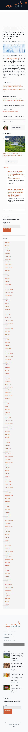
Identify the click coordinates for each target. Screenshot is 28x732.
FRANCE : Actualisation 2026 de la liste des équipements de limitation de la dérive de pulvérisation (13, 155)
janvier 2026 (8, 259)
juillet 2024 (7, 300)
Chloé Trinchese (12, 41)
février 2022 (8, 381)
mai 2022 (7, 373)
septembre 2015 (9, 593)
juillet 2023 (7, 334)
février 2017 (8, 545)
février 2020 (8, 448)
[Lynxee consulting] (14, 5)
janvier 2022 (8, 384)
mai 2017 (7, 537)
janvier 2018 (8, 517)
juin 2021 (7, 403)
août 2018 (7, 498)
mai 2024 (7, 306)
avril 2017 (7, 540)
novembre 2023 (9, 323)
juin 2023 (7, 337)
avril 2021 (7, 409)
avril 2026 (7, 250)
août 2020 (7, 431)
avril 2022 (7, 376)
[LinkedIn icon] (14, 726)
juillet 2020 (7, 434)
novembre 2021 (9, 389)
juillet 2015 (7, 598)
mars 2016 (7, 576)
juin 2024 (7, 303)
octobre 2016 (8, 556)
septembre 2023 (9, 328)
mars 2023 (7, 345)
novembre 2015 (9, 587)
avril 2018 (7, 509)
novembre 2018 (9, 490)
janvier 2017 (8, 548)
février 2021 (8, 415)
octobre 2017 (8, 523)
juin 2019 (7, 470)
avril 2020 (7, 442)
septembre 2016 (9, 559)
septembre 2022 (9, 362)
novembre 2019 (9, 456)
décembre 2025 (9, 262)
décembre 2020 (9, 420)
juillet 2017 (7, 531)
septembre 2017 (9, 526)
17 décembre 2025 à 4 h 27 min (14, 196)
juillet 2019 (7, 467)
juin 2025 (7, 273)
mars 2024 (7, 312)
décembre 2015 (9, 584)
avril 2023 (7, 342)
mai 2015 (7, 604)
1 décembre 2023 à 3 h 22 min (14, 178)
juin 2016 (7, 568)
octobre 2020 (8, 426)
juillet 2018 (7, 501)
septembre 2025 (9, 267)
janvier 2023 (8, 351)
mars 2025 (7, 281)
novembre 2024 (9, 292)
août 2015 (7, 595)
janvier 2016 (8, 581)
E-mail (4, 223)
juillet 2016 (7, 565)
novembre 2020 (9, 423)
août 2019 (7, 465)
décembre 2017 (9, 520)
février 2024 (8, 314)
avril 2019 (7, 476)
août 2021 (7, 398)
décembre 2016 (9, 551)
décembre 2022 (9, 353)
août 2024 (7, 298)
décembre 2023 (9, 320)
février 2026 (8, 256)
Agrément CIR (7, 644)
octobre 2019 (8, 459)
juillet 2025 (7, 270)
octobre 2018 (8, 492)
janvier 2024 (8, 317)
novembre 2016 (9, 554)
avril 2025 (7, 278)
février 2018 (8, 515)
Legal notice (16, 724)
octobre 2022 (8, 359)
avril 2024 (7, 309)
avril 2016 (7, 573)
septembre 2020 (9, 428)
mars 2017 (7, 543)
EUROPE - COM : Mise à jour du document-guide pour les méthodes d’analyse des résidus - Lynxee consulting (16, 174)
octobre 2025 (8, 264)
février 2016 (8, 579)
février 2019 (8, 481)
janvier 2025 (8, 287)
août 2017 (7, 529)
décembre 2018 (9, 487)
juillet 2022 (7, 367)
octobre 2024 (8, 295)
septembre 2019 (9, 462)
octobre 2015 (8, 590)
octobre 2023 (8, 326)
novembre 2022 (9, 356)
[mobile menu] (26, 3)
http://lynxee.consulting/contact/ (10, 111)
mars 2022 (7, 378)
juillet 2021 (7, 401)
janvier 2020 (8, 451)
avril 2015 (7, 607)
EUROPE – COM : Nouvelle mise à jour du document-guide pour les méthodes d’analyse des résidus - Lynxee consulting (15, 192)
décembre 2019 (9, 453)
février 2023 (8, 348)
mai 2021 (7, 406)
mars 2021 (7, 412)
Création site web (8, 722)
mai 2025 (7, 275)
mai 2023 (7, 339)
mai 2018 (7, 506)
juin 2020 (7, 437)
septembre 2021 (9, 395)
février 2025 (8, 284)
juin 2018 (7, 504)
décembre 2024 (9, 289)
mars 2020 (7, 445)
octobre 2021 (8, 392)
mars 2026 (7, 253)
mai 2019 (7, 473)
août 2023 (7, 331)
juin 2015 (7, 601)
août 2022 (7, 364)
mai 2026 (7, 248)
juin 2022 (7, 370)
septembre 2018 (9, 495)
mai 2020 (7, 440)
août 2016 (7, 562)
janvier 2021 (8, 417)
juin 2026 (7, 245)
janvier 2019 (8, 484)
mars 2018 (7, 512)
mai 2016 (7, 570)
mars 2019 (7, 479)
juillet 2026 (7, 242)
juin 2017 (7, 534)
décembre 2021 (9, 387)
